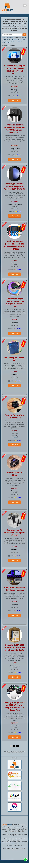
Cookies (23, 838)
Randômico (6, 39)
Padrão (24, 37)
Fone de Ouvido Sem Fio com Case (14, 416)
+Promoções (22, 39)
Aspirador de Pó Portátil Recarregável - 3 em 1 (14, 532)
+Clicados (19, 41)
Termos (6, 838)
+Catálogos (10, 37)
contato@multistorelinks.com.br (14, 836)
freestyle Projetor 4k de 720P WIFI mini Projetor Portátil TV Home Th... (14, 706)
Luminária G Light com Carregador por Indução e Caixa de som (14, 302)
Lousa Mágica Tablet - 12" (14, 359)
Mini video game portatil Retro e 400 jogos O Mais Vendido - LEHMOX (14, 245)
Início (3, 37)
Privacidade (11, 838)
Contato (8, 834)
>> (17, 746)
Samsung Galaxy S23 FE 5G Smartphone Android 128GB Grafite (14, 186)
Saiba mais (14, 100)
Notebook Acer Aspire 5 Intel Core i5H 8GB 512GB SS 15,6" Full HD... (14, 69)
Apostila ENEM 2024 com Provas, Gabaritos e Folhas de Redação (14, 647)
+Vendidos (14, 39)
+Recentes (5, 41)
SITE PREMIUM (18, 845)
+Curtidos (12, 41)
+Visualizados (6, 43)
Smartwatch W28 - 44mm (14, 473)
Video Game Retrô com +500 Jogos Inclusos (14, 588)
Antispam (17, 838)
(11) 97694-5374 (22, 834)
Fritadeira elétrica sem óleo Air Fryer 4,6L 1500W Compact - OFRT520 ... (14, 129)
